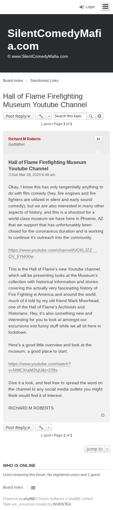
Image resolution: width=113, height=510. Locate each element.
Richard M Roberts (24, 139)
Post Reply (16, 116)
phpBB (29, 499)
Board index (13, 487)
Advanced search (100, 116)
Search (91, 116)
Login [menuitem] (90, 7)
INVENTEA (62, 504)
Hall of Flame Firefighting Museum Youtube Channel (45, 100)
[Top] (103, 415)
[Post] (10, 175)
